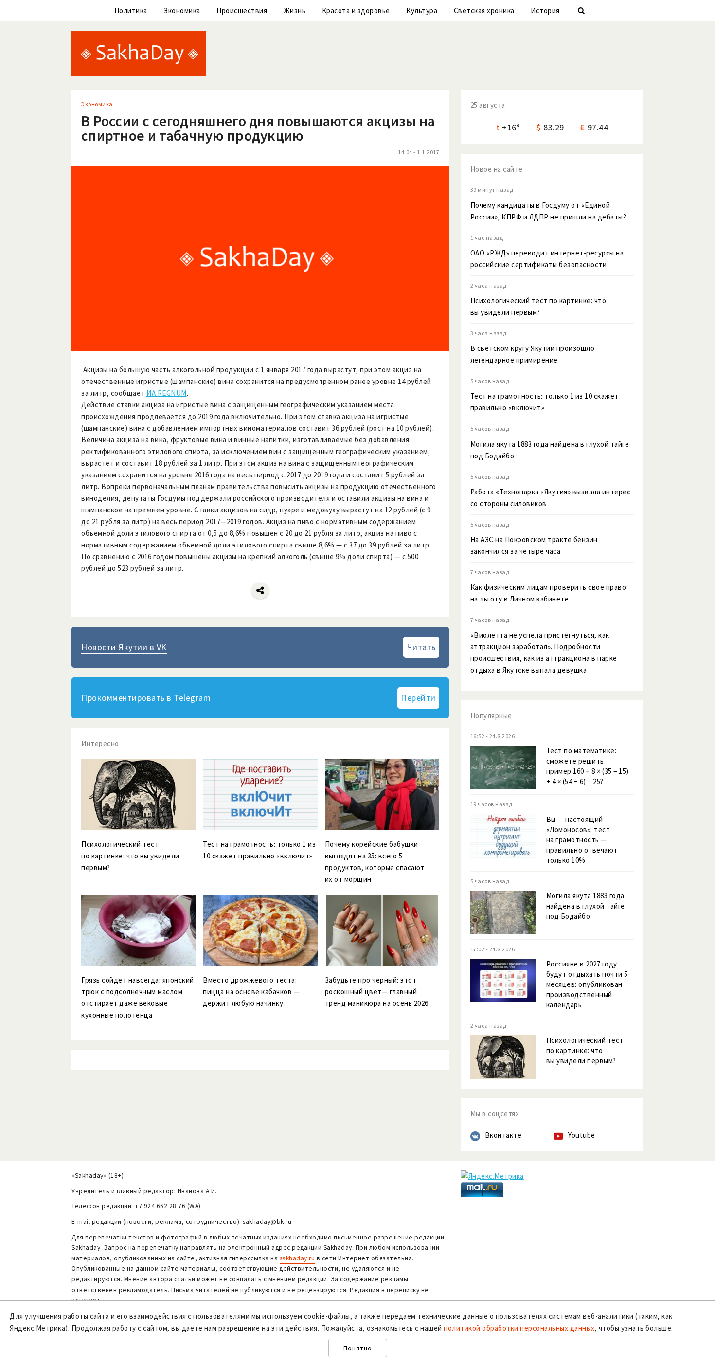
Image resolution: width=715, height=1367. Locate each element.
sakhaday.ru (297, 1258)
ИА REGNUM (166, 393)
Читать (421, 647)
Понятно (357, 1348)
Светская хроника (484, 10)
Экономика (181, 10)
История (545, 10)
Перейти (418, 697)
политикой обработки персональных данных (519, 1327)
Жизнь (295, 10)
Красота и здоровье (356, 10)
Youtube (581, 1135)
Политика (130, 10)
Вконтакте (503, 1135)
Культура (421, 10)
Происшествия (241, 10)
